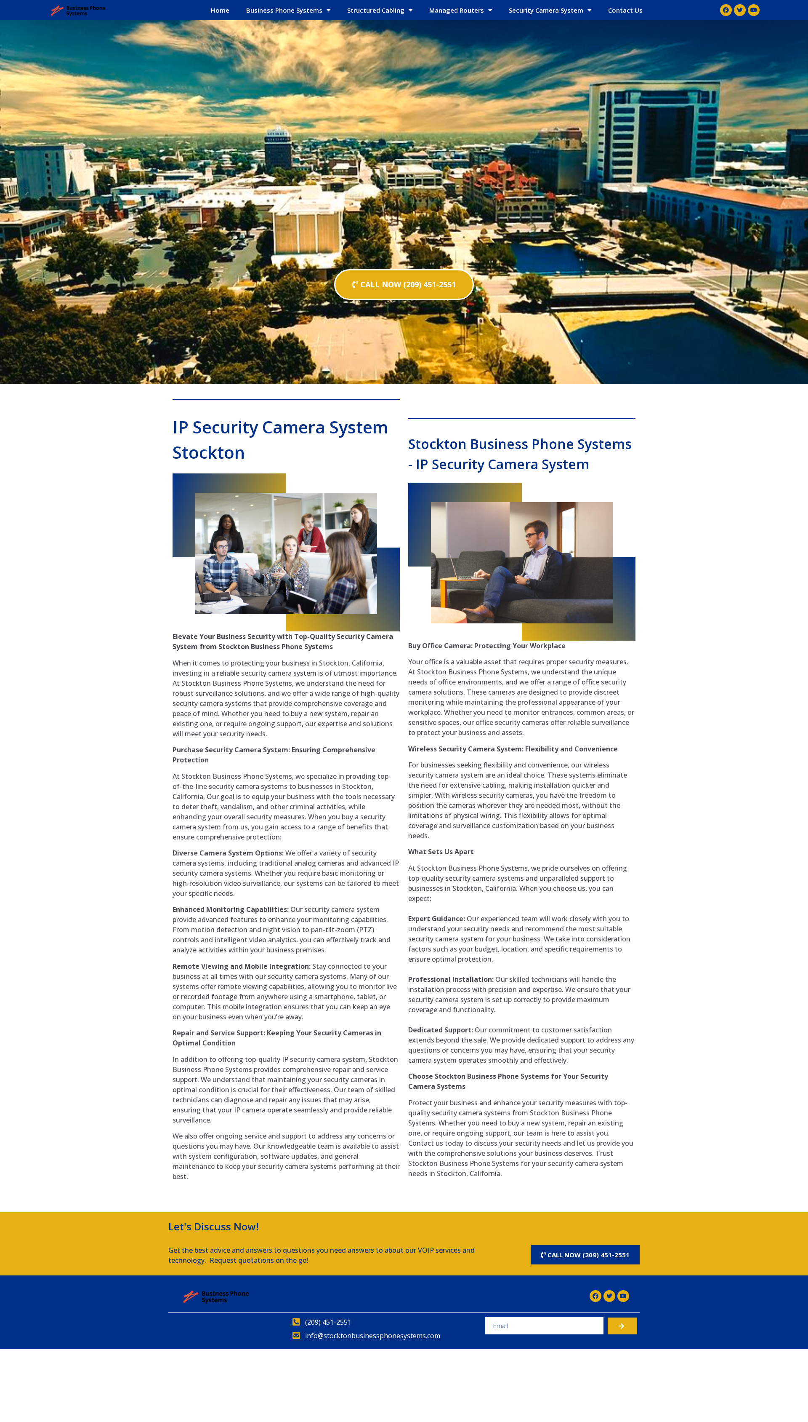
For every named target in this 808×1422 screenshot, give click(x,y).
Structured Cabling (375, 10)
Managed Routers (456, 10)
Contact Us (625, 10)
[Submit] (622, 1326)
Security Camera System (546, 10)
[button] (404, 284)
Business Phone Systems (284, 10)
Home (220, 10)
